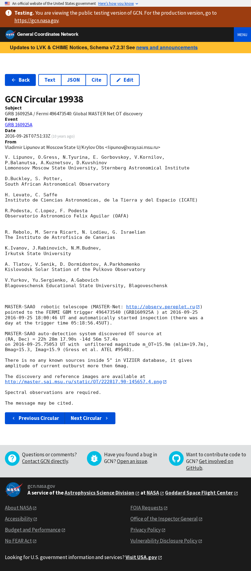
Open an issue (132, 461)
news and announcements (167, 47)
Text (49, 79)
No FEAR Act (18, 540)
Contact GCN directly (45, 461)
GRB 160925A (18, 124)
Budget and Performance (33, 529)
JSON (73, 79)
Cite (96, 79)
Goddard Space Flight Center (199, 492)
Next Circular (86, 418)
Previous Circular (39, 418)
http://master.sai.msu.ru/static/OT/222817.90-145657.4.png (83, 381)
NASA (153, 492)
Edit (128, 79)
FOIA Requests (146, 507)
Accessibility (18, 518)
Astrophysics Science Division (99, 492)
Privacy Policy (145, 529)
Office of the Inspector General (164, 518)
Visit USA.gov (141, 557)
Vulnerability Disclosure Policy (163, 540)
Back (24, 79)
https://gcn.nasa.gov (36, 20)
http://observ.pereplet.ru (160, 307)
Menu (242, 34)
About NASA (18, 507)
